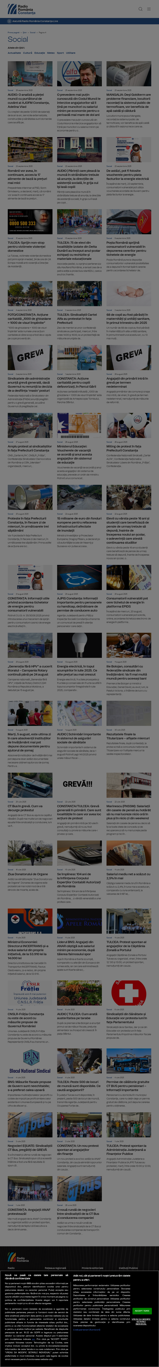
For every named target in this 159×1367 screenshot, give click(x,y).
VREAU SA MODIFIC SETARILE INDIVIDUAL (141, 1321)
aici (33, 1339)
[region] (79, 1319)
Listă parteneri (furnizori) (86, 1330)
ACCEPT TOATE (142, 1311)
